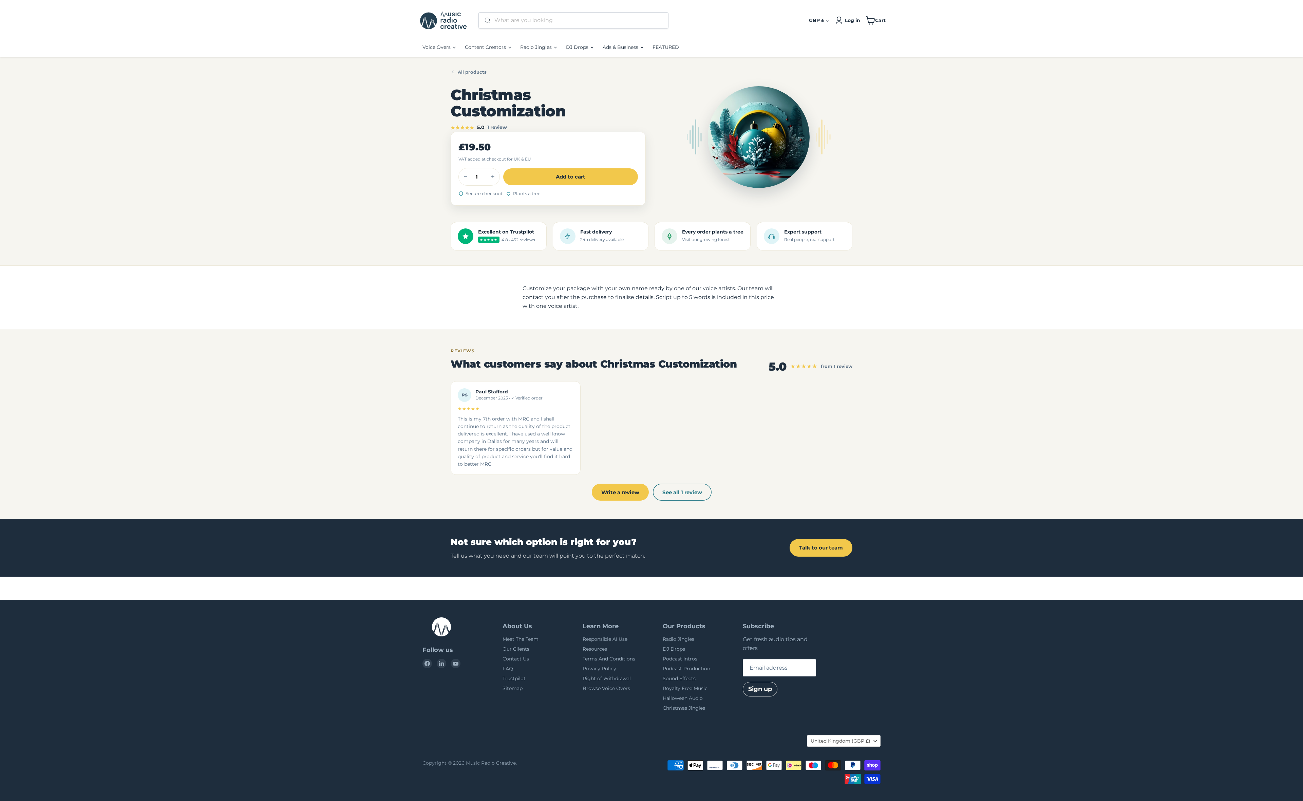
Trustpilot (514, 678)
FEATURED (666, 47)
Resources (595, 649)
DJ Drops (578, 47)
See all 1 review (682, 492)
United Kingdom (840, 741)
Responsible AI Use (605, 639)
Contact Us (516, 659)
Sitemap (513, 688)
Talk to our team (821, 547)
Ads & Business (621, 47)
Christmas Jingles (684, 708)
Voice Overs (437, 47)
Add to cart (570, 176)
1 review (497, 127)
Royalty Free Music (685, 688)
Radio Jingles (536, 47)
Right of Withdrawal (607, 678)
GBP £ (816, 20)
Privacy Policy (599, 669)
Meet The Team (521, 639)
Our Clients (516, 649)
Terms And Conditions (609, 659)
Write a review (620, 492)
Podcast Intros (680, 659)
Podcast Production (686, 669)
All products (472, 72)
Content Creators (486, 47)
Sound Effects (679, 678)
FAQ (508, 669)
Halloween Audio (683, 698)
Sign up (760, 689)
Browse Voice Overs (606, 688)
